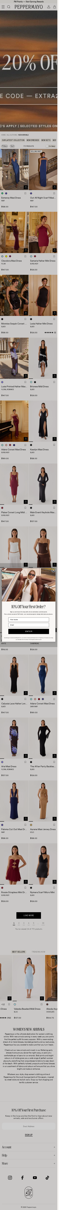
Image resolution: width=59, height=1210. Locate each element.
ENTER (28, 631)
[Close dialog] (53, 570)
